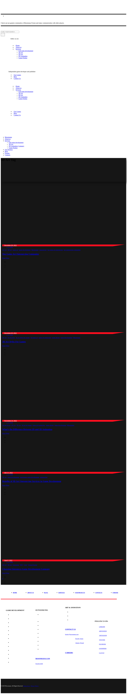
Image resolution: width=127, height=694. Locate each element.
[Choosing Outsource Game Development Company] (61, 558)
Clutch (101, 653)
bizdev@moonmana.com (71, 634)
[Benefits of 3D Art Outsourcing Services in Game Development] (27, 471)
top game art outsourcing (55, 250)
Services (61, 592)
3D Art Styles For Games (14, 341)
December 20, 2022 (10, 333)
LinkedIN (102, 627)
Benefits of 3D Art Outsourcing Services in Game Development (31, 481)
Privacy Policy (35, 686)
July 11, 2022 (8, 473)
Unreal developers (46, 629)
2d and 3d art (6, 425)
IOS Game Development (18, 650)
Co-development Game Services (21, 626)
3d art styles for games (23, 337)
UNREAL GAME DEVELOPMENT (19, 622)
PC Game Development (17, 646)
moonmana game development (29, 477)
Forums (115, 592)
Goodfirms (102, 648)
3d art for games (27, 425)
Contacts (98, 592)
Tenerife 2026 (39, 663)
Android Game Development (19, 654)
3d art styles (11, 337)
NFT (21, 565)
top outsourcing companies (72, 250)
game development (25, 250)
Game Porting (14, 642)
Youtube (102, 640)
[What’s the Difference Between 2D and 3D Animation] (61, 419)
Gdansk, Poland (79, 643)
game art (15, 250)
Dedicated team (45, 633)
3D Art (9, 250)
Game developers (45, 621)
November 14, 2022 (10, 421)
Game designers (44, 649)
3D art (71, 612)
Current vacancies (71, 658)
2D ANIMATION (73, 620)
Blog (46, 592)
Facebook (102, 644)
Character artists (45, 637)
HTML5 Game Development (19, 658)
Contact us (70, 629)
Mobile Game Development (19, 634)
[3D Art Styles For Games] (61, 331)
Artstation (103, 631)
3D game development (17, 638)
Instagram (103, 635)
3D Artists (42, 645)
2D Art (4, 250)
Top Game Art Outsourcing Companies (20, 254)
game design (56, 337)
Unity (25, 565)
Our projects (80, 592)
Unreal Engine (32, 565)
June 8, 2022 (8, 560)
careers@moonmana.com (71, 666)
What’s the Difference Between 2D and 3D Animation (27, 429)
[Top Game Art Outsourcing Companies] (61, 243)
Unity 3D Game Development (19, 662)
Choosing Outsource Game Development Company (26, 569)
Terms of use (26, 686)
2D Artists (42, 641)
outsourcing (43, 250)
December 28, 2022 (10, 245)
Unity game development (18, 618)
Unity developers (45, 625)
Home (15, 592)
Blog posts (9, 247)
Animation (16, 565)
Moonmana (34, 250)
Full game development (18, 615)
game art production (45, 337)
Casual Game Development (19, 630)
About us (30, 592)
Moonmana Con (42, 659)
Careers (69, 653)
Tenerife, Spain (79, 638)
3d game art (34, 337)
